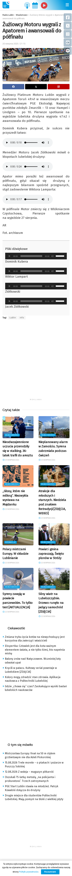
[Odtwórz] (9, 256)
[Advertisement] (36, 361)
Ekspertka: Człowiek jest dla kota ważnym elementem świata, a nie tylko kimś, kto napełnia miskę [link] (35, 649)
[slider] (60, 256)
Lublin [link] (13, 317)
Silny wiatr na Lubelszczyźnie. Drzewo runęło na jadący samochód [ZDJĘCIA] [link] (51, 602)
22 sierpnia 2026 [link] (12, 563)
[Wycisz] (52, 256)
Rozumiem (50, 871)
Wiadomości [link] (12, 435)
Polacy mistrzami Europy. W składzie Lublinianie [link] (15, 553)
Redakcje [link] (10, 542)
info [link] (22, 317)
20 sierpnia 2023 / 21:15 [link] (14, 43)
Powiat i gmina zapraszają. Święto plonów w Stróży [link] (51, 553)
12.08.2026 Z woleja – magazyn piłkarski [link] (29, 771)
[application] (36, 256)
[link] (6, 5)
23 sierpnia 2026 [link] (12, 460)
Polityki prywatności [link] (28, 871)
